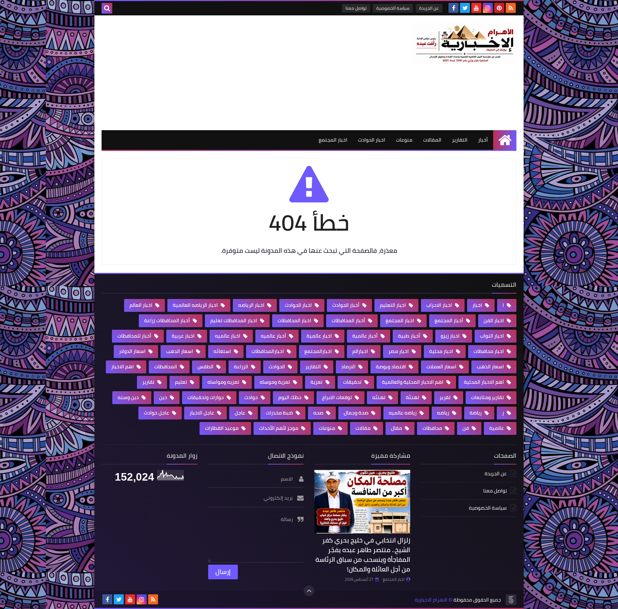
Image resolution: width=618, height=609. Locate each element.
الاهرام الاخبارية (431, 600)
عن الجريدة (429, 8)
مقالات (363, 428)
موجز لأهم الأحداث (279, 428)
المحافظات (166, 366)
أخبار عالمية (365, 335)
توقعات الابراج (337, 397)
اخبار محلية (441, 351)
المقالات (432, 139)
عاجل (240, 412)
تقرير (446, 397)
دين (163, 397)
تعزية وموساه (275, 382)
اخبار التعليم (393, 305)
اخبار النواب (492, 335)
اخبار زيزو (451, 335)
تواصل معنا (356, 8)
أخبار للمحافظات (134, 335)
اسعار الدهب (180, 351)
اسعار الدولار (133, 351)
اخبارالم (360, 351)
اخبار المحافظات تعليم (234, 320)
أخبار (483, 139)
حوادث (251, 397)
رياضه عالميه (403, 412)
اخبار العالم (141, 305)
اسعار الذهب (491, 366)
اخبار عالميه (228, 335)
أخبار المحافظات (349, 320)
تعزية (317, 382)
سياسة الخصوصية (392, 8)
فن (466, 428)
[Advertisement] (232, 73)
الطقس (206, 366)
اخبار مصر (399, 351)
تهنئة (413, 397)
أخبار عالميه (274, 335)
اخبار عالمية (319, 335)
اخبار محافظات (489, 351)
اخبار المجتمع (333, 139)
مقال (397, 428)
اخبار (477, 305)
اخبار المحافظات (295, 320)
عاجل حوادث (157, 412)
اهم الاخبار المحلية (484, 382)
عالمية (497, 428)
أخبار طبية (409, 335)
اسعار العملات (441, 366)
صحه (318, 412)
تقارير (149, 382)
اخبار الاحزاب (439, 305)
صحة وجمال (356, 412)
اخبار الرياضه (251, 305)
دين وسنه (129, 397)
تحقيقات (353, 382)
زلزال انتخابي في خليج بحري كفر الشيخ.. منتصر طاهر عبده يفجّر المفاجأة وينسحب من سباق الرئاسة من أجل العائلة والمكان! (362, 554)
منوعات (404, 139)
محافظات (432, 428)
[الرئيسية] (504, 140)
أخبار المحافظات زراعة (167, 320)
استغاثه (223, 351)
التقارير (459, 139)
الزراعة (241, 366)
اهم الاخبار (123, 366)
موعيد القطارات (222, 428)
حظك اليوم (290, 397)
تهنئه (379, 397)
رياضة (476, 412)
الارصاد (349, 366)
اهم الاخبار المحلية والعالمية (413, 382)
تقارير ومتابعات (488, 397)
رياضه (443, 412)
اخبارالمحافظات (268, 351)
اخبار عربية (184, 335)
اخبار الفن (494, 320)
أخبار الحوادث (346, 305)
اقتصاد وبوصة (391, 366)
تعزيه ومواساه (223, 382)
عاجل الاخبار (202, 412)
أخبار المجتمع (449, 320)
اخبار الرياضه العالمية (196, 305)
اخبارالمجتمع (318, 351)
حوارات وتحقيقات (206, 397)
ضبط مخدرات (280, 412)
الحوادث (277, 366)
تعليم (181, 382)
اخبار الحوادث (371, 139)
